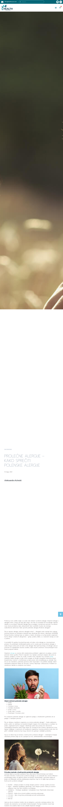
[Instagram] (60, 2)
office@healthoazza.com (10, 1)
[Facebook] (57, 2)
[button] (55, 7)
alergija (12, 653)
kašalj (51, 657)
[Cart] (60, 8)
